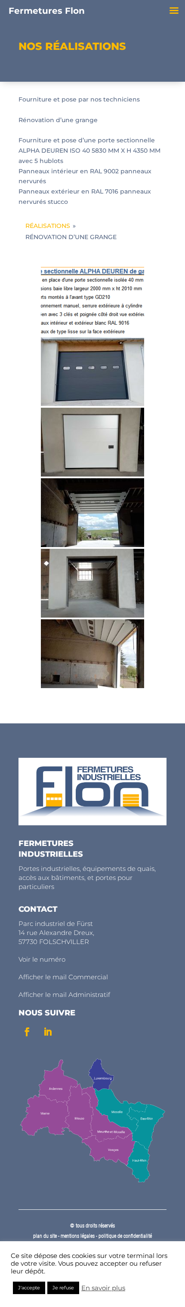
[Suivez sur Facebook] (27, 1031)
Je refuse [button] (63, 1288)
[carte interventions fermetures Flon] (92, 1182)
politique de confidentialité (125, 1236)
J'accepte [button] (29, 1288)
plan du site (45, 1236)
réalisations (47, 226)
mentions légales (78, 1236)
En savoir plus (103, 1288)
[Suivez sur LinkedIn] (47, 1031)
